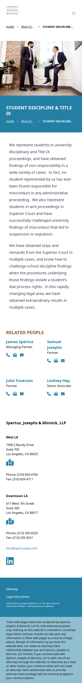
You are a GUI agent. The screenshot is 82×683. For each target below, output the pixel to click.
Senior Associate (59, 386)
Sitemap (12, 589)
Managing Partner (19, 347)
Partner (52, 353)
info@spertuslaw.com (21, 548)
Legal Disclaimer (18, 597)
